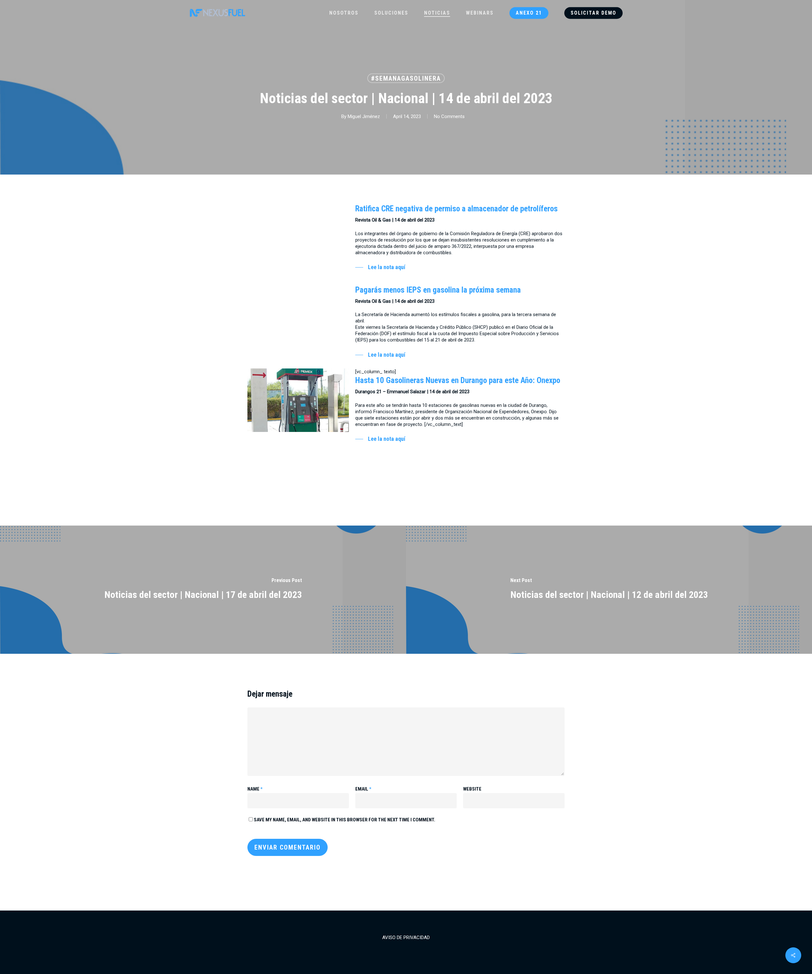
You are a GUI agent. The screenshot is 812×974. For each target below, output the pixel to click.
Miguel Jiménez (364, 116)
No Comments (449, 116)
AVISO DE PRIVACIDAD (406, 937)
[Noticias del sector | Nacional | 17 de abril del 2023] (203, 590)
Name (255, 789)
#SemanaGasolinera (406, 78)
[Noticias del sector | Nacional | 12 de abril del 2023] (609, 590)
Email (363, 789)
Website (472, 789)
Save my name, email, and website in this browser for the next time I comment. (344, 820)
